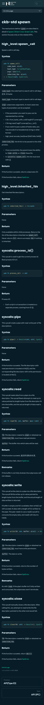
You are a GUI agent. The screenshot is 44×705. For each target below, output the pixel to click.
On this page (8, 11)
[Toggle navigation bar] (3, 3)
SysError (25, 177)
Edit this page (6, 667)
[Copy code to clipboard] (39, 63)
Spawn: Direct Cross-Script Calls (20, 32)
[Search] (38, 3)
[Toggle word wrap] (35, 339)
